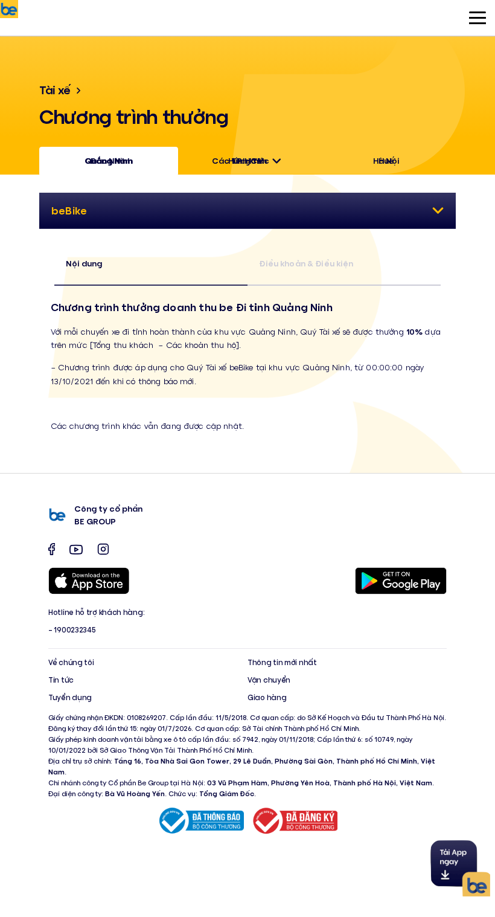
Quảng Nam (109, 160)
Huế (386, 160)
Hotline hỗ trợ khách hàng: (96, 612)
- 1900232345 (71, 629)
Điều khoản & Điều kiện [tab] (306, 263)
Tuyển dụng (70, 697)
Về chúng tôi (71, 662)
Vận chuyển (269, 679)
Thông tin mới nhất (282, 662)
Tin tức (61, 679)
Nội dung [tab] (84, 263)
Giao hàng (267, 697)
